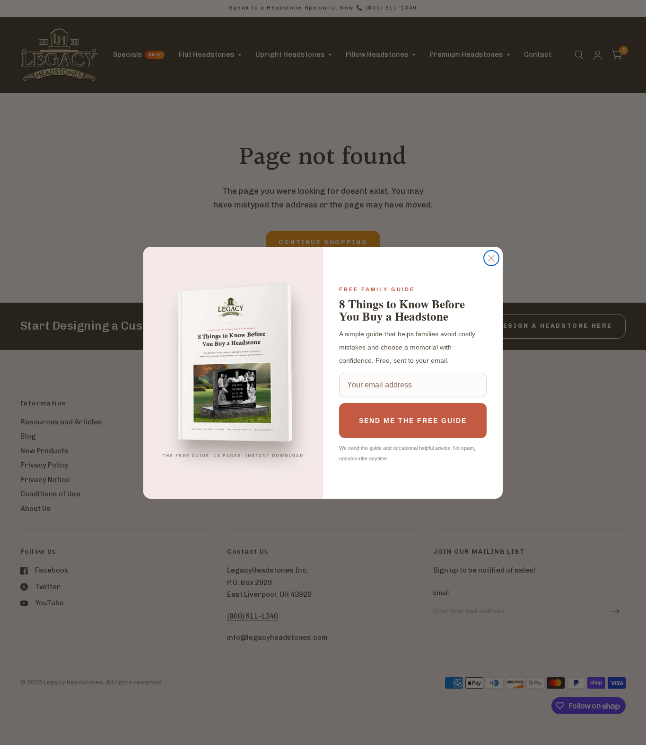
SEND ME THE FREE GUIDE (413, 420)
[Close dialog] (491, 258)
